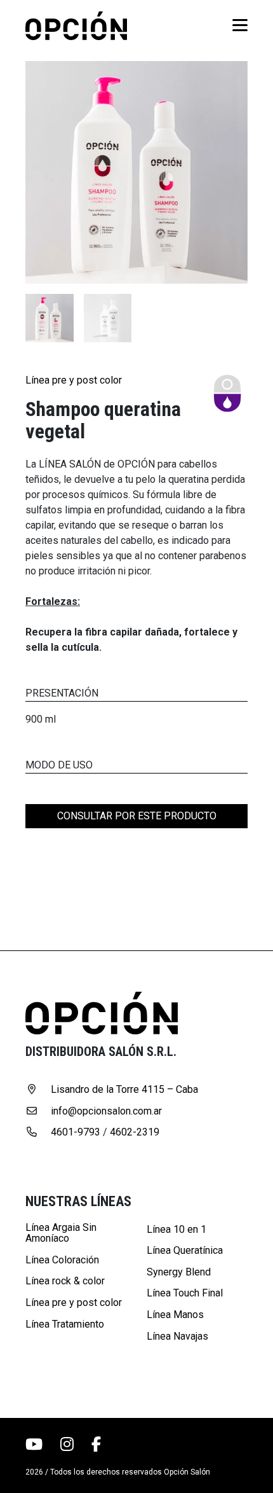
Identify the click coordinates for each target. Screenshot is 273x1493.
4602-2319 (134, 1132)
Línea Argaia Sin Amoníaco (61, 1233)
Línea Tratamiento (64, 1324)
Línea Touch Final (185, 1293)
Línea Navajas (177, 1336)
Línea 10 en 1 (176, 1229)
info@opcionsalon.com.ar (106, 1111)
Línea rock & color (65, 1281)
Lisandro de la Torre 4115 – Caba (124, 1089)
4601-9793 (75, 1132)
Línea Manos (175, 1315)
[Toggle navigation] (236, 25)
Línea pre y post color (73, 380)
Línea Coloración (62, 1260)
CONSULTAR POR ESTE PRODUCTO (136, 816)
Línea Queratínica (185, 1250)
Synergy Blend (179, 1272)
